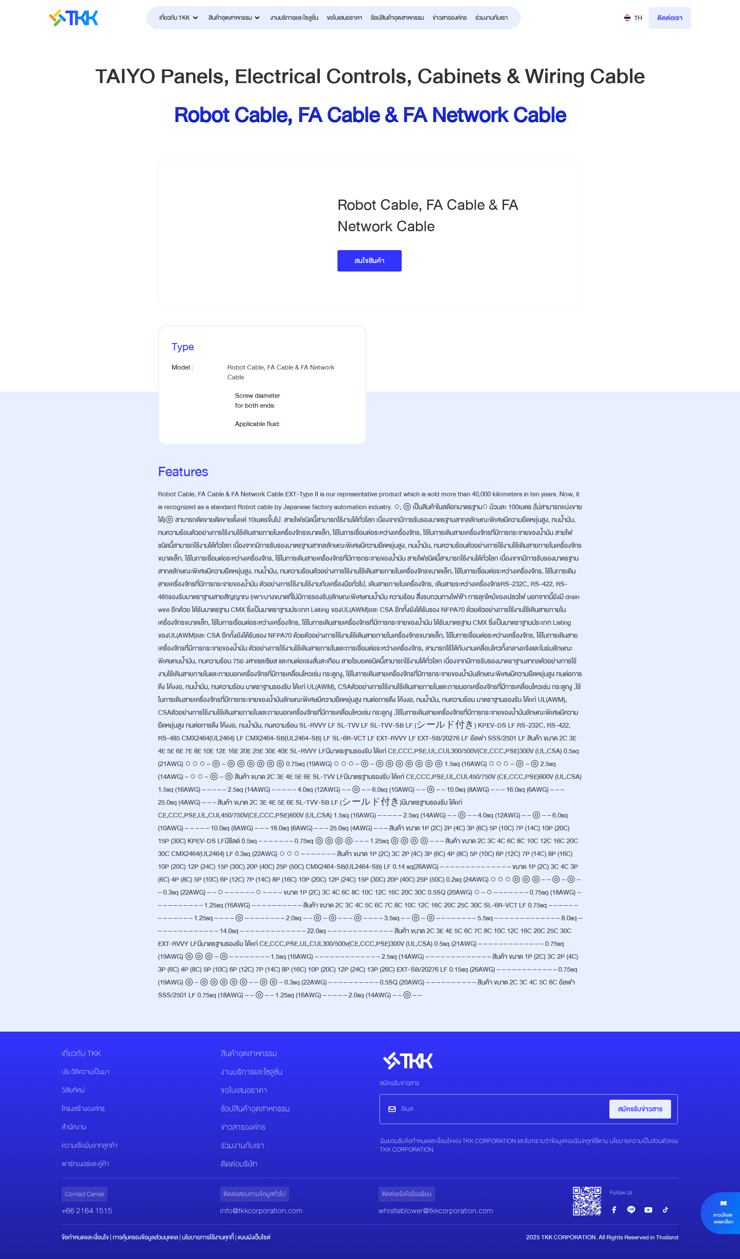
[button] (633, 18)
